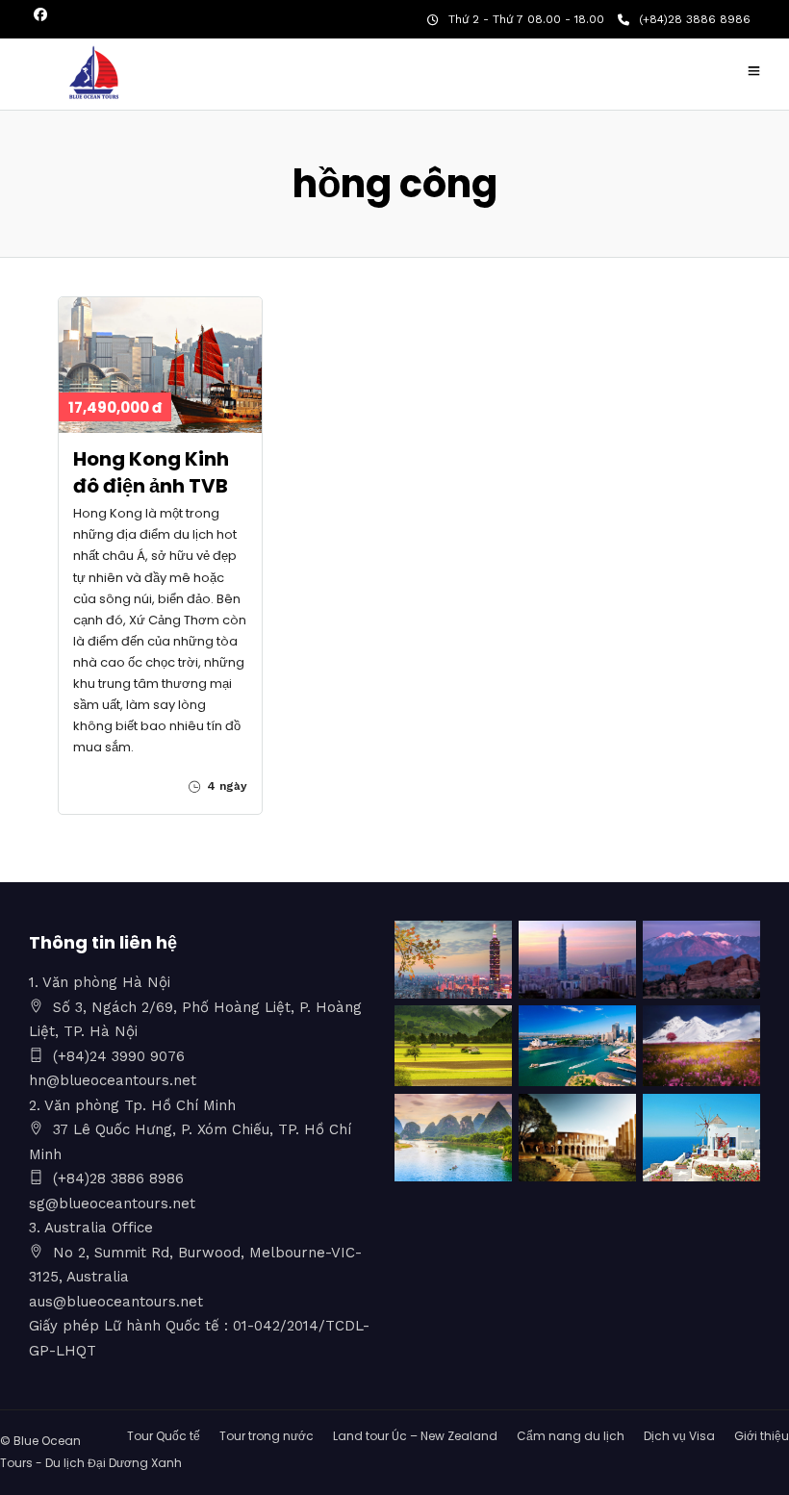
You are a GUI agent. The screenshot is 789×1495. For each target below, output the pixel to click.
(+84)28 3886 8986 (695, 19)
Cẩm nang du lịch (570, 1436)
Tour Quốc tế (163, 1436)
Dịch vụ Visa (679, 1436)
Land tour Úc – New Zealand (415, 1436)
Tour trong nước (266, 1436)
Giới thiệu (761, 1436)
